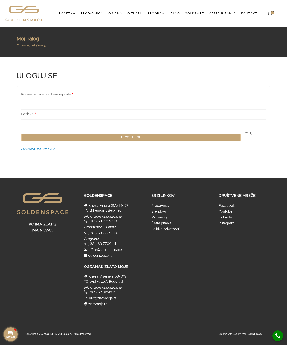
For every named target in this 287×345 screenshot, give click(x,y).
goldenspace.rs (99, 256)
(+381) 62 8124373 (101, 292)
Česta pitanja (161, 223)
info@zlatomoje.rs (101, 298)
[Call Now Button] (277, 335)
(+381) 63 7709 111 (101, 244)
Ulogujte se (131, 137)
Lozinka (28, 114)
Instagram (226, 223)
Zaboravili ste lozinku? (38, 149)
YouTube (225, 211)
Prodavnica (160, 206)
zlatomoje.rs (97, 304)
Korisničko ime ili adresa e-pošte (47, 94)
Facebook (227, 206)
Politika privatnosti (165, 229)
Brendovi (158, 211)
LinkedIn (225, 217)
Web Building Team (251, 334)
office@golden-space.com (108, 250)
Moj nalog (159, 217)
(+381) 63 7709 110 (102, 221)
